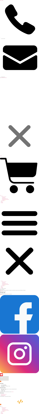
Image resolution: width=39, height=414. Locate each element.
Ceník (1, 201)
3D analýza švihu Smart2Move (5, 199)
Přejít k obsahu (1, 0)
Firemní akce (3, 197)
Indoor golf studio (4, 196)
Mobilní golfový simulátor (5, 198)
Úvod (0, 288)
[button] (19, 242)
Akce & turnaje (2, 200)
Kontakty (2, 413)
